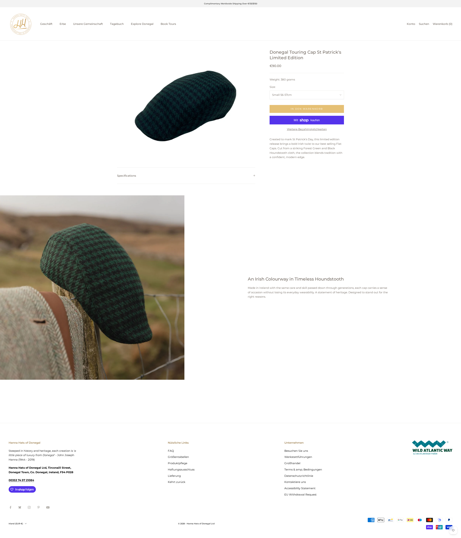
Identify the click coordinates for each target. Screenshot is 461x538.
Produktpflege (177, 463)
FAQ (171, 450)
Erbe (63, 24)
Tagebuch (117, 24)
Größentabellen (178, 457)
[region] (186, 101)
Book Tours (168, 24)
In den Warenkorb (307, 108)
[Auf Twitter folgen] (20, 507)
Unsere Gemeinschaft (88, 24)
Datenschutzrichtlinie (298, 476)
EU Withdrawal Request (300, 494)
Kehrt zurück (176, 482)
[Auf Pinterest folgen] (38, 507)
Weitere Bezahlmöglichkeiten (307, 129)
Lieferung (174, 476)
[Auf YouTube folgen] (48, 507)
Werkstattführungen (298, 457)
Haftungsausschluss (181, 469)
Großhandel (292, 463)
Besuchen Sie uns (296, 450)
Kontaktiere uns (295, 482)
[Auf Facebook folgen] (10, 507)
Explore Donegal (142, 24)
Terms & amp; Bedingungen (303, 469)
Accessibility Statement (299, 488)
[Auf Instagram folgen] (29, 507)
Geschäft (46, 24)
